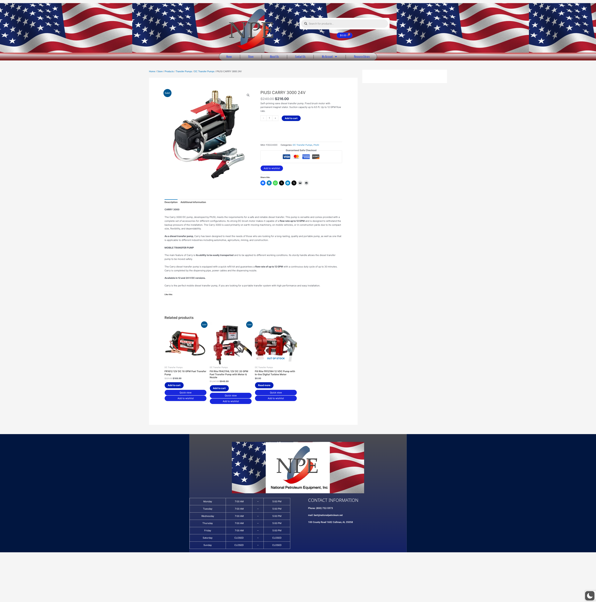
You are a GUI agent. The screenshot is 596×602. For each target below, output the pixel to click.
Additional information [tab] (193, 202)
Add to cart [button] (174, 385)
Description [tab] (171, 202)
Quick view (186, 392)
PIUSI (316, 145)
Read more (264, 385)
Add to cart (291, 118)
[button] (248, 95)
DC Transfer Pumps (302, 145)
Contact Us (300, 57)
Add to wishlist (272, 168)
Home (229, 57)
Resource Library (362, 57)
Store (250, 57)
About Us (274, 57)
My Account (327, 57)
